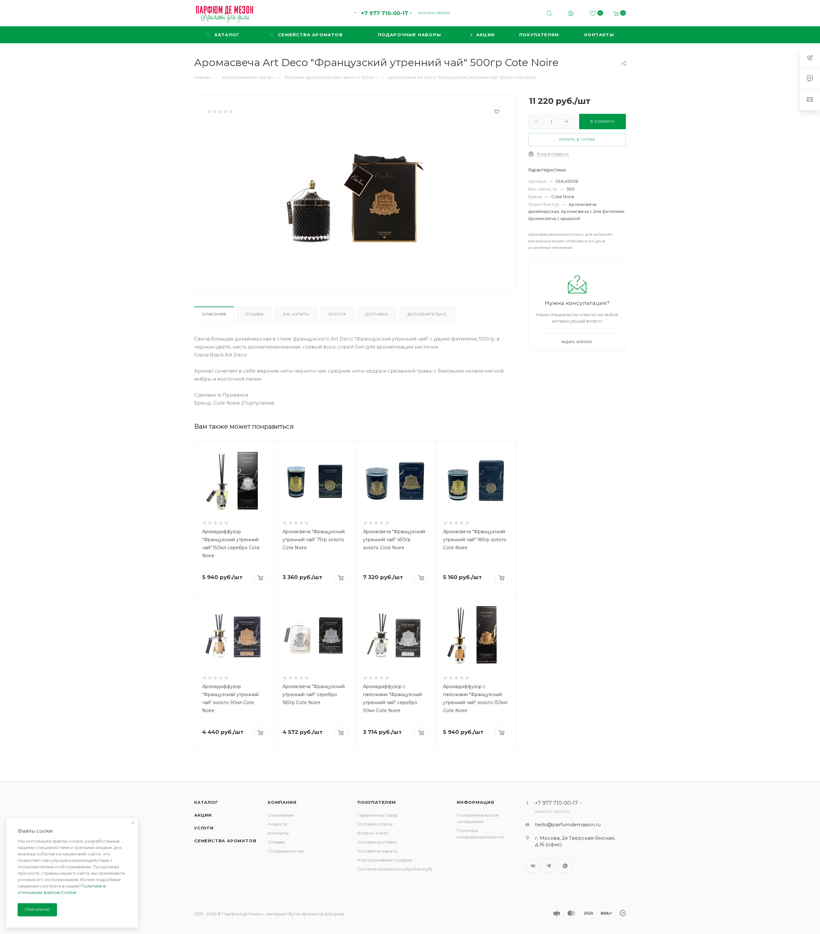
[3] (220, 112)
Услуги (204, 827)
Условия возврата (377, 851)
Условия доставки (377, 842)
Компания (282, 802)
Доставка (376, 314)
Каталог (206, 802)
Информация (475, 802)
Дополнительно (427, 314)
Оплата (337, 314)
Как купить (296, 314)
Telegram (549, 866)
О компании (281, 815)
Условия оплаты (375, 824)
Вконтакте (532, 866)
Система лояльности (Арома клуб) (394, 868)
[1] (209, 112)
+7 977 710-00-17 (384, 13)
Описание (214, 314)
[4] (225, 112)
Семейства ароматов (225, 840)
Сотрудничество (286, 851)
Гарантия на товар (377, 815)
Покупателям (376, 802)
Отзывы (254, 314)
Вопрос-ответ (373, 833)
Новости (277, 824)
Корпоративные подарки (384, 859)
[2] (214, 112)
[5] (231, 112)
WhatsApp (565, 866)
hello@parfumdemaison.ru (568, 824)
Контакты (278, 833)
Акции (203, 815)
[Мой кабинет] (571, 14)
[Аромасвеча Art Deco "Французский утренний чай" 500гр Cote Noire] (355, 197)
